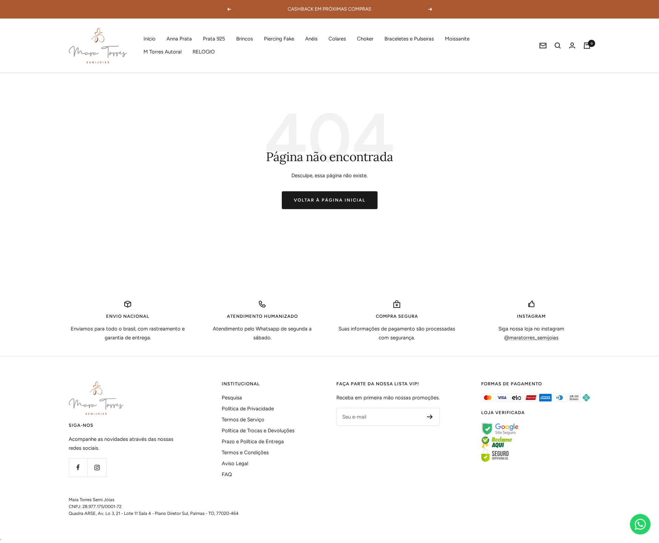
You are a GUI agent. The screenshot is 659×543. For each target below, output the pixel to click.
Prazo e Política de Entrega (253, 441)
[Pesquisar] (558, 46)
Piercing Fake (279, 39)
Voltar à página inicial (330, 200)
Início (149, 39)
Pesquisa (232, 398)
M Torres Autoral (162, 52)
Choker (365, 39)
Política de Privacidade (248, 409)
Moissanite (457, 39)
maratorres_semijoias (533, 338)
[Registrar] (430, 416)
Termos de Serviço (243, 420)
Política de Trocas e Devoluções (258, 430)
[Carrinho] (586, 46)
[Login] (572, 45)
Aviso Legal (235, 463)
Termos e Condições (245, 452)
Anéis (311, 39)
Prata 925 (214, 39)
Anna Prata (179, 39)
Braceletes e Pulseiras (409, 39)
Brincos (244, 39)
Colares (337, 39)
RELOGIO (204, 52)
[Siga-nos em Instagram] (97, 467)
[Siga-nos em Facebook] (78, 467)
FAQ (227, 474)
